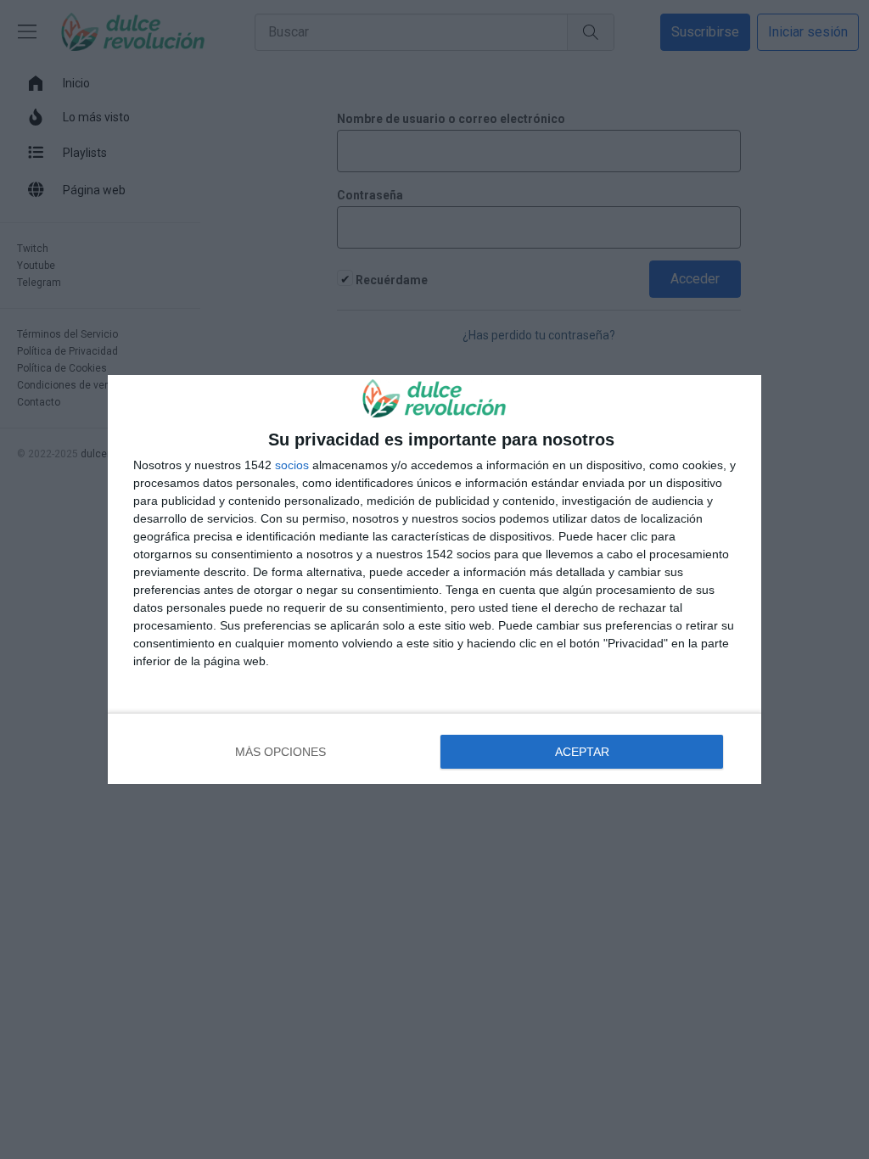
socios (292, 465)
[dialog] (434, 579)
